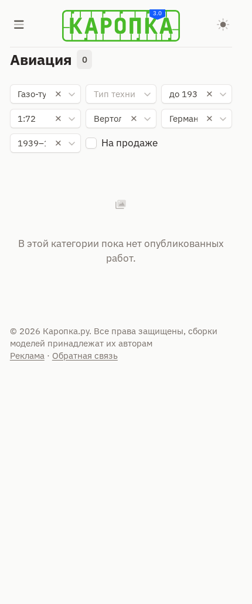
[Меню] (19, 26)
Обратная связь (85, 355)
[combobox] (45, 94)
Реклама (27, 355)
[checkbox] (91, 143)
